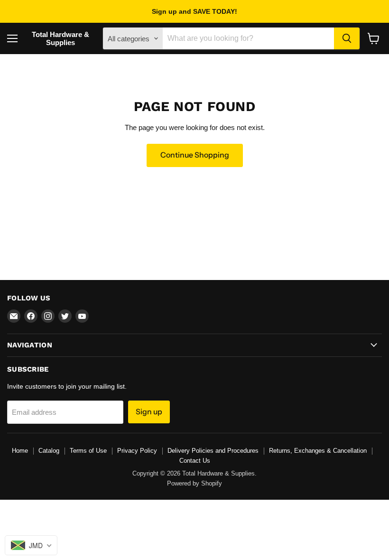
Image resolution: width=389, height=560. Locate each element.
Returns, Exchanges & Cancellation (318, 450)
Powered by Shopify (194, 483)
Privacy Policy (137, 450)
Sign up (149, 411)
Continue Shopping (194, 154)
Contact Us (194, 460)
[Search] (347, 38)
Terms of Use (88, 450)
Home (20, 450)
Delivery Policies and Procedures (213, 450)
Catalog (48, 450)
